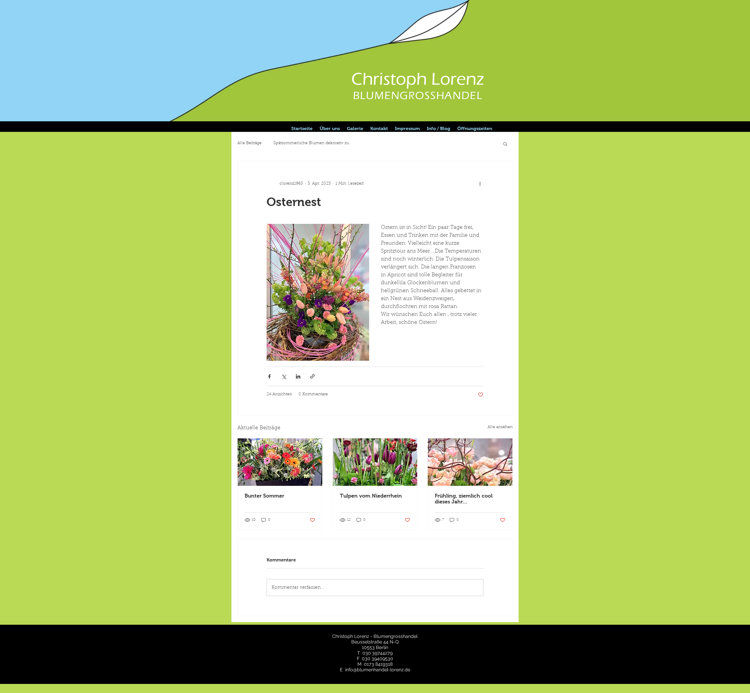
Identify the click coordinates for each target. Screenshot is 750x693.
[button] (505, 143)
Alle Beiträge (249, 143)
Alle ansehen (500, 427)
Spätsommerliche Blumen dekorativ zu (311, 143)
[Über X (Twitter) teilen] (284, 376)
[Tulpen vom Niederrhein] (375, 462)
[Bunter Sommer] (280, 462)
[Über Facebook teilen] (269, 376)
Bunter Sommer (264, 496)
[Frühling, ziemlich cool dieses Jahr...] (470, 462)
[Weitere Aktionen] (479, 183)
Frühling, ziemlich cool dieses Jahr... (463, 499)
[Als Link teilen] (312, 376)
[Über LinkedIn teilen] (298, 376)
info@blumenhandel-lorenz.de (377, 669)
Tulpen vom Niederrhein (371, 496)
